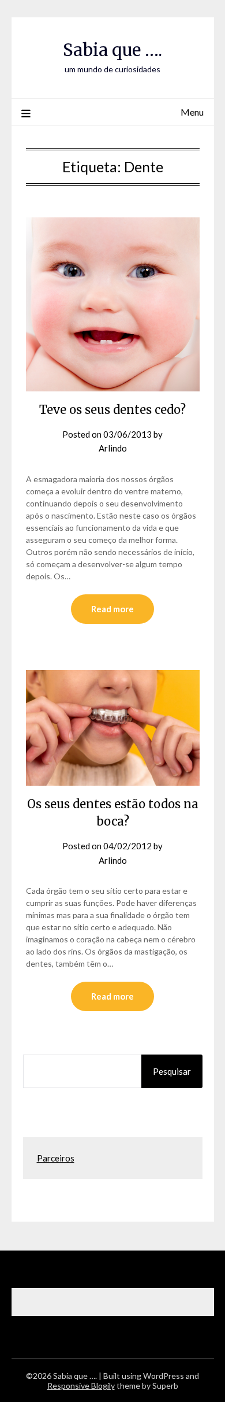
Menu (192, 111)
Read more (112, 609)
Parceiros (55, 1158)
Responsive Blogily (81, 1385)
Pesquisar (172, 1071)
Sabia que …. (112, 50)
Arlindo (113, 448)
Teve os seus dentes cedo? (112, 409)
